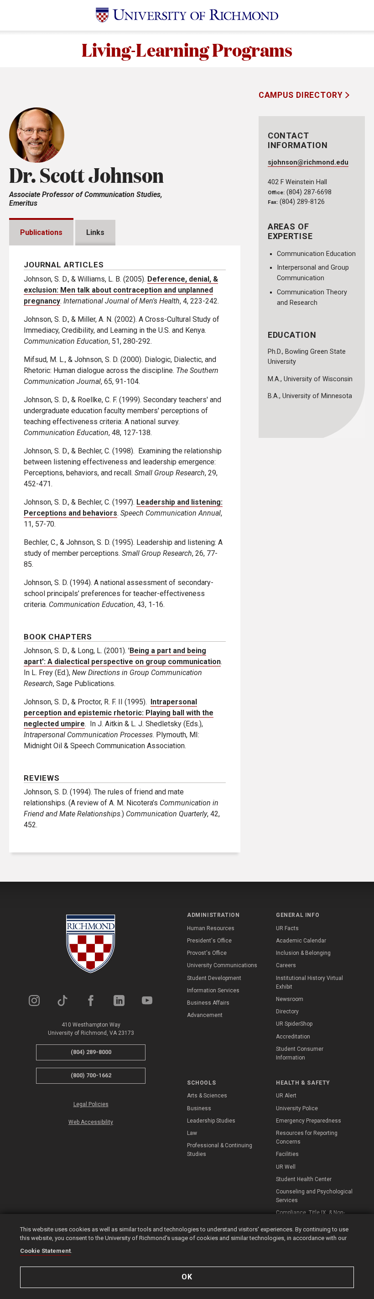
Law (192, 1133)
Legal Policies (91, 1104)
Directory (287, 1011)
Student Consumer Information (299, 1053)
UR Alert (286, 1095)
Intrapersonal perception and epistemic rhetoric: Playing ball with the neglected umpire (118, 712)
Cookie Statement (45, 1250)
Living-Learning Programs (187, 49)
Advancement (205, 1015)
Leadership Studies (211, 1121)
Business (199, 1108)
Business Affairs (208, 1003)
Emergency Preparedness (308, 1121)
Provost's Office (207, 953)
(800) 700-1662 (91, 1075)
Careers (286, 965)
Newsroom (289, 999)
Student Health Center (304, 1179)
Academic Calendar (301, 940)
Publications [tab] (41, 232)
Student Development (214, 978)
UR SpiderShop (294, 1024)
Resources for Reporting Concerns (307, 1137)
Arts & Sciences (207, 1095)
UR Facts (287, 928)
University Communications (222, 965)
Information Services (213, 990)
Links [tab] (95, 232)
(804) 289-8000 (91, 1052)
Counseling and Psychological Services (314, 1195)
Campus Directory (302, 95)
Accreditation (293, 1036)
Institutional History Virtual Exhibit (309, 982)
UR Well (286, 1167)
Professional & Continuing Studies (219, 1149)
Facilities (287, 1154)
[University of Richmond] (187, 15)
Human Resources (210, 928)
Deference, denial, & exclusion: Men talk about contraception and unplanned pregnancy (121, 290)
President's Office (209, 940)
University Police (297, 1108)
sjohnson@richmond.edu (308, 162)
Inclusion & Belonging (303, 953)
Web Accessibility (90, 1122)
